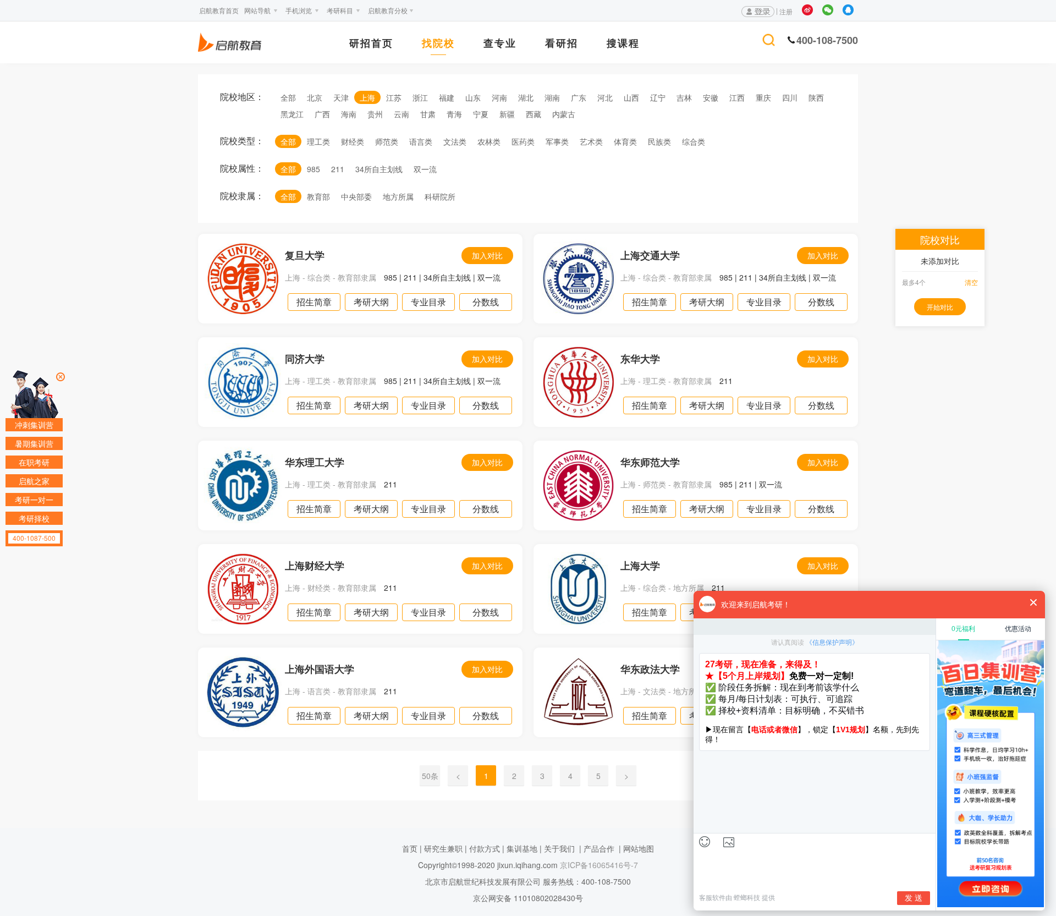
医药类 (523, 141)
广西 (322, 113)
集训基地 (522, 848)
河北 (605, 97)
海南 (348, 113)
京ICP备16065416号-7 (598, 864)
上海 (367, 97)
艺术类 (591, 141)
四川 (790, 97)
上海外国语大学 (319, 669)
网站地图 (638, 848)
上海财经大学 (314, 565)
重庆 (763, 97)
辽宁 (658, 97)
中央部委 (356, 196)
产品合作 (599, 848)
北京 (314, 97)
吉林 (684, 97)
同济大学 (304, 359)
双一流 (425, 168)
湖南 (552, 97)
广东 (578, 97)
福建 (446, 97)
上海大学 (640, 565)
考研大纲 (371, 301)
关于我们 (559, 848)
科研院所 (440, 196)
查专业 (499, 44)
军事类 (557, 141)
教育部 (318, 196)
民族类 (659, 141)
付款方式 (484, 848)
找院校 (438, 44)
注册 (786, 11)
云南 (401, 113)
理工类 (318, 141)
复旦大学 (304, 255)
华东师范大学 (650, 462)
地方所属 (398, 196)
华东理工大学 (314, 462)
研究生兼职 (443, 848)
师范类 (386, 141)
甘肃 (428, 113)
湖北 (526, 97)
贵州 (375, 113)
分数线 (485, 301)
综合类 (693, 141)
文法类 (454, 141)
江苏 (394, 97)
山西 (631, 97)
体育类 (625, 141)
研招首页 (371, 44)
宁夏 (480, 113)
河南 (499, 97)
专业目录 (428, 301)
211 (337, 168)
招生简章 (314, 301)
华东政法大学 (650, 669)
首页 (409, 848)
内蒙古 (563, 113)
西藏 (533, 113)
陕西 (816, 97)
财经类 (352, 141)
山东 (473, 97)
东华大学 (640, 359)
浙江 (420, 97)
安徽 (710, 97)
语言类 (420, 141)
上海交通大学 (650, 255)
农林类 (489, 141)
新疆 (507, 113)
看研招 (561, 44)
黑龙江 (292, 113)
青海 (454, 113)
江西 (737, 97)
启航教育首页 (219, 10)
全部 (288, 97)
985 (313, 168)
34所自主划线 (379, 168)
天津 (341, 97)
